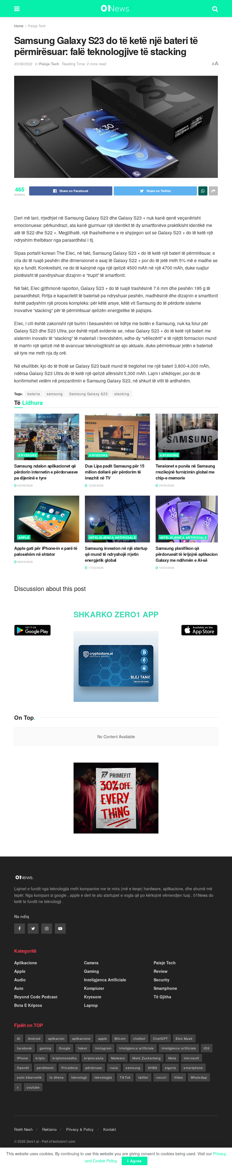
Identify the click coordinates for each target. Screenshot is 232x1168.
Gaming (91, 971)
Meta (172, 1058)
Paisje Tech (37, 25)
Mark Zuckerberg (146, 1058)
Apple (23, 537)
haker (82, 1048)
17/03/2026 (95, 568)
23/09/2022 (23, 63)
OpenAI (23, 1067)
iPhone (22, 1058)
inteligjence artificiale (179, 1048)
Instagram (103, 1048)
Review (160, 971)
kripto (40, 1058)
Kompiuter (94, 988)
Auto (18, 988)
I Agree (134, 1160)
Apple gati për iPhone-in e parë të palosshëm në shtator (45, 551)
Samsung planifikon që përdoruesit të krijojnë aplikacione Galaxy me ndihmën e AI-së (188, 554)
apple (102, 1038)
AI (18, 1038)
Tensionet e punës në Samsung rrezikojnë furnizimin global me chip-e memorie (185, 472)
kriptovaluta (94, 1058)
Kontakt (109, 1129)
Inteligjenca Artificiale (112, 537)
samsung (55, 393)
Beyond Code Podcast (35, 996)
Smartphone (165, 988)
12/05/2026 (95, 485)
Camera (91, 962)
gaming (45, 1048)
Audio (20, 979)
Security (161, 979)
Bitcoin (120, 1038)
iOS (207, 1048)
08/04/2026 (25, 562)
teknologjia (103, 1077)
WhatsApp (199, 1077)
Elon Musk (184, 1038)
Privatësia (69, 1067)
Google (64, 1048)
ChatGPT (160, 1038)
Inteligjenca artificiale (136, 1048)
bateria (33, 393)
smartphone (193, 1067)
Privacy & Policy (80, 1129)
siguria (170, 1067)
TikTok (125, 1077)
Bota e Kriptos (28, 1005)
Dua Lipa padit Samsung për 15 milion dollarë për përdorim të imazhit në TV (114, 472)
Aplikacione (25, 962)
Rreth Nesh (23, 1129)
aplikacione (81, 1038)
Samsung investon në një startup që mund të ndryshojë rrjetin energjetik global (116, 554)
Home (18, 25)
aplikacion (56, 1038)
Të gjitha (162, 996)
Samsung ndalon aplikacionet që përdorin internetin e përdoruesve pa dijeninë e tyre (46, 472)
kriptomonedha (65, 1058)
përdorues (93, 1067)
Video (178, 1077)
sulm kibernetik (29, 1077)
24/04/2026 (166, 485)
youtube (33, 1087)
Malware (118, 1058)
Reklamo (49, 1129)
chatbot (139, 1038)
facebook (24, 1048)
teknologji (79, 1077)
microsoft (191, 1058)
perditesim (45, 1067)
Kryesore (27, 455)
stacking (121, 393)
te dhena (57, 1077)
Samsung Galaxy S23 (88, 393)
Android (34, 1038)
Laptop (91, 1005)
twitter (143, 1077)
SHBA (152, 1067)
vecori (161, 1077)
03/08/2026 (25, 485)
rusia (114, 1067)
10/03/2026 (166, 568)
